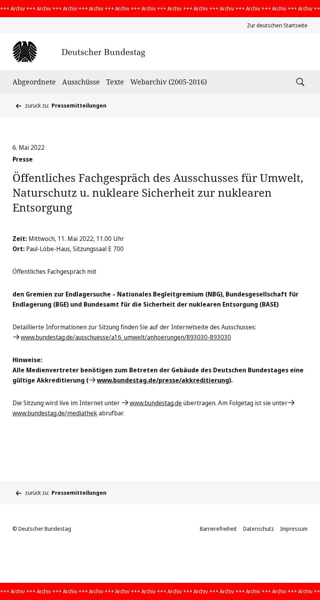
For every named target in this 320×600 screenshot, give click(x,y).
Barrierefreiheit (218, 528)
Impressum (294, 528)
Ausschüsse (81, 81)
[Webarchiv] (78, 52)
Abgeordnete (34, 81)
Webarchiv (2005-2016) (168, 81)
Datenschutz (258, 528)
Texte (115, 81)
